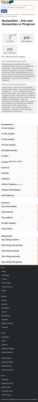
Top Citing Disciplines (11, 262)
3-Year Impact (7, 134)
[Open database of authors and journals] (7, 1)
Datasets (4, 344)
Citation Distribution (10, 190)
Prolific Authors (8, 223)
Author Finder (6, 387)
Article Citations (12, 184)
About (3, 271)
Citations (5, 179)
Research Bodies (7, 323)
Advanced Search (7, 362)
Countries (5, 327)
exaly (2, 14)
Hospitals (5, 319)
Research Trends (7, 383)
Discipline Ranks (9, 150)
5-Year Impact (7, 139)
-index (4, 156)
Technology (5, 275)
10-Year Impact (8, 145)
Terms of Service (7, 287)
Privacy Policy (6, 283)
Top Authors (7, 217)
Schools (4, 312)
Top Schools (7, 212)
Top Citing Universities (12, 245)
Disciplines (5, 337)
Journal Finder (6, 395)
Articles (5, 173)
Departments (6, 316)
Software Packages (8, 348)
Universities (5, 308)
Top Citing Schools (10, 251)
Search (4, 11)
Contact (4, 279)
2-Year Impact (7, 128)
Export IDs (5, 379)
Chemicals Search (8, 370)
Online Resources (7, 352)
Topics (4, 341)
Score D (5, 167)
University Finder (7, 391)
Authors (4, 300)
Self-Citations (7, 195)
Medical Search (7, 366)
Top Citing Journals (10, 256)
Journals (7, 14)
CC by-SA (34, 399)
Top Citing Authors (10, 239)
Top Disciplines (12, 16)
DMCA (4, 290)
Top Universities (9, 206)
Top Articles (7, 229)
